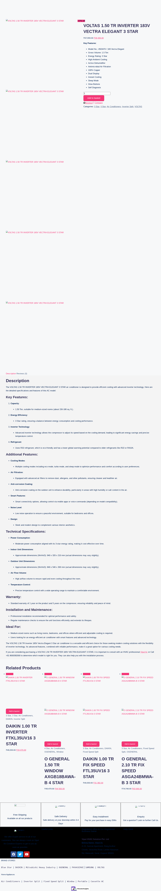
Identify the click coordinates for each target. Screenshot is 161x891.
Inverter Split (127, 106)
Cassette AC (97, 881)
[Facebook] (14, 854)
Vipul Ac (144, 652)
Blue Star (6, 867)
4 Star (47, 748)
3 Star (96, 106)
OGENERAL (49, 752)
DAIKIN (9, 719)
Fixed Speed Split (90, 752)
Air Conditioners (114, 106)
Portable (82, 881)
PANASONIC (78, 867)
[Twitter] (20, 854)
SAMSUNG (90, 867)
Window (59, 752)
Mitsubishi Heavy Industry (40, 867)
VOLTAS (138, 106)
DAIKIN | (20, 867)
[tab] (11, 373)
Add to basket (93, 98)
